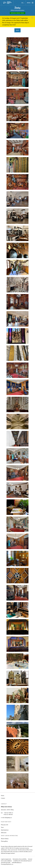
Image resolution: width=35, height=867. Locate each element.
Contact (3, 798)
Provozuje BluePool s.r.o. (7, 864)
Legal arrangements (6, 859)
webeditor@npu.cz (16, 862)
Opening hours (5, 830)
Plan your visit (4, 824)
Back (17, 30)
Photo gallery (4, 841)
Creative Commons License (22, 848)
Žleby (18, 7)
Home (2, 795)
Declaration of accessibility (20, 859)
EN (22, 3)
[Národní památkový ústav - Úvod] (7, 2)
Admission (3, 832)
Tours (2, 827)
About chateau (4, 838)
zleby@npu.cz (8, 817)
